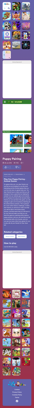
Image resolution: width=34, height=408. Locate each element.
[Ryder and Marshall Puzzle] (26, 332)
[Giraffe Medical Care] (16, 303)
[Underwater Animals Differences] (7, 323)
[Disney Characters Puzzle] (26, 352)
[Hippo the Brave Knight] (26, 313)
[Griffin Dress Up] (7, 332)
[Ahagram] (7, 35)
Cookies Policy (17, 395)
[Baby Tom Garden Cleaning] (26, 323)
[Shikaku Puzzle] (7, 55)
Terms (17, 397)
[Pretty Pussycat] (16, 332)
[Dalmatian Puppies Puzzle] (7, 371)
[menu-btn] (5, 8)
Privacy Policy (17, 392)
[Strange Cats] (7, 26)
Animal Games (19, 174)
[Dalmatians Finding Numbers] (16, 362)
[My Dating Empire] (26, 16)
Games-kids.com (8, 174)
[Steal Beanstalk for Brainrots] (16, 35)
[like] (6, 167)
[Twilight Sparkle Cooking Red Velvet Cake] (26, 342)
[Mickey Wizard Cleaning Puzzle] (7, 294)
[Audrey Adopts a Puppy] (7, 362)
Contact (17, 389)
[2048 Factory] (16, 16)
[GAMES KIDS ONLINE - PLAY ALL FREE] (7, 4)
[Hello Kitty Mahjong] (16, 294)
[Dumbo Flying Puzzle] (26, 294)
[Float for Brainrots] (7, 16)
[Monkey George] (16, 342)
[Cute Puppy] (26, 362)
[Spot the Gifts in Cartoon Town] (16, 371)
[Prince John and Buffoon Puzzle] (7, 303)
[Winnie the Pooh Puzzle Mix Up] (7, 313)
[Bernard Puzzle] (16, 323)
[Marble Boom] (26, 26)
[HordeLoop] (26, 45)
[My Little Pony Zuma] (7, 342)
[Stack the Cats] (26, 303)
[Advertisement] (17, 81)
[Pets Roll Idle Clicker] (7, 45)
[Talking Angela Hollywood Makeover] (16, 313)
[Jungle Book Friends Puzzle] (16, 352)
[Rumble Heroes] (26, 35)
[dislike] (16, 167)
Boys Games (21, 236)
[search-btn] (9, 8)
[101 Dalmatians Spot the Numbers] (7, 352)
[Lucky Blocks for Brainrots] (16, 26)
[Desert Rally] (16, 45)
